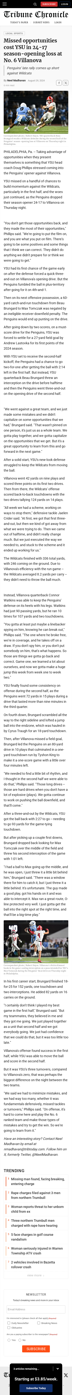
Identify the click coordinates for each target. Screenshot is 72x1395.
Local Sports (14, 33)
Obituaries (16, 1327)
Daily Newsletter (20, 1323)
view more (34, 1275)
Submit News (41, 22)
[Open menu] (4, 4)
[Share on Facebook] (59, 83)
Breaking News (49, 1323)
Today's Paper (19, 22)
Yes (13, 1340)
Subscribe (49, 4)
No (24, 1340)
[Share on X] (65, 83)
